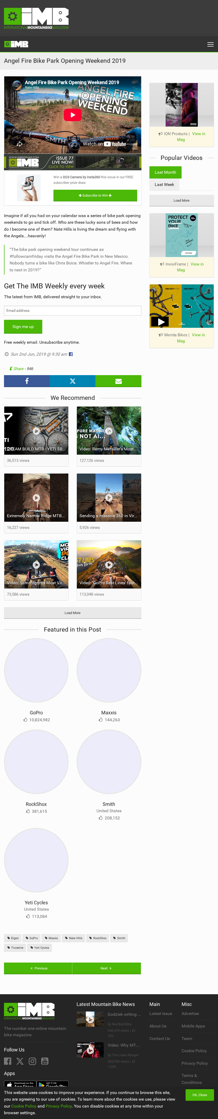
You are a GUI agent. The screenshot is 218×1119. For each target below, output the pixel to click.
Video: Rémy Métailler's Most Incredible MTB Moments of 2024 (110, 448)
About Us (157, 1026)
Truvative (16, 948)
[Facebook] (8, 1062)
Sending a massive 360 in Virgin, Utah (110, 515)
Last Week (164, 184)
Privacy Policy (195, 1063)
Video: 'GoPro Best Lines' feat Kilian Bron (110, 582)
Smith (109, 804)
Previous (41, 968)
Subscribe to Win (95, 195)
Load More (73, 613)
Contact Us (159, 1038)
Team (187, 1038)
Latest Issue (160, 1013)
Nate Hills (75, 938)
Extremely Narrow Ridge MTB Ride (37, 515)
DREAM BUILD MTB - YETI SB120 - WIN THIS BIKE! (37, 448)
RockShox (36, 804)
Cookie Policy (194, 1050)
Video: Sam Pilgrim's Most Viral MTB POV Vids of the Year (37, 582)
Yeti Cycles (36, 902)
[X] (20, 1062)
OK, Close (199, 1095)
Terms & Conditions (192, 1079)
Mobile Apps (193, 1026)
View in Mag (191, 136)
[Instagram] (33, 1062)
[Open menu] (210, 44)
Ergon (14, 938)
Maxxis (108, 712)
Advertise (190, 1013)
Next (104, 968)
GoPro (36, 712)
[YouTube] (44, 1062)
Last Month (165, 172)
